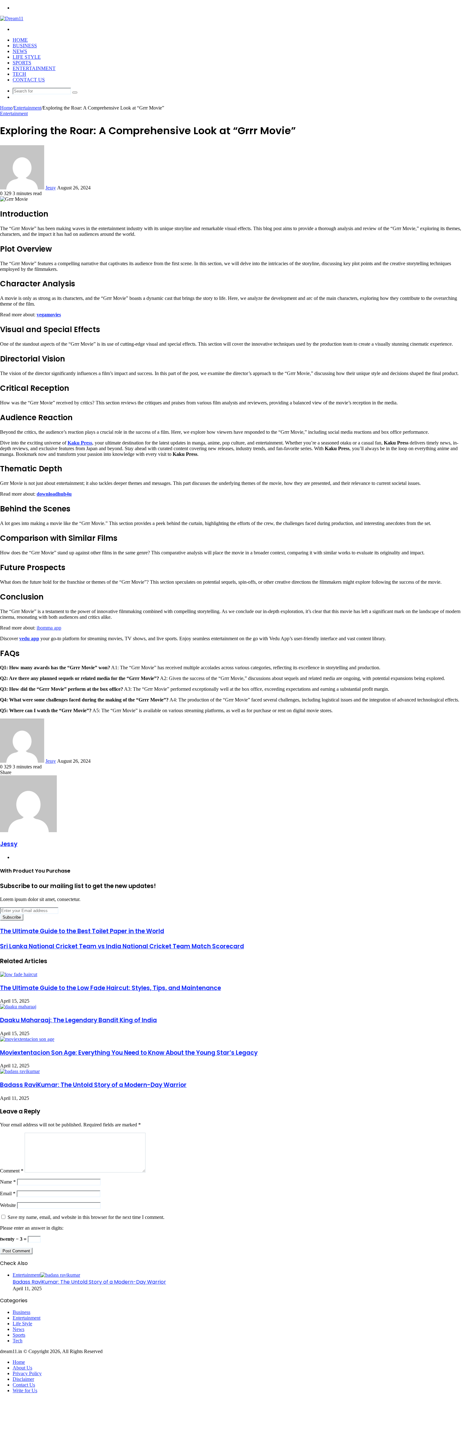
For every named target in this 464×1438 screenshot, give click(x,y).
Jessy (50, 187)
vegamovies (49, 314)
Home (20, 40)
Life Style (27, 57)
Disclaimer (23, 1379)
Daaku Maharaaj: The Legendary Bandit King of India (78, 1020)
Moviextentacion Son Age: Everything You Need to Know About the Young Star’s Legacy (129, 1052)
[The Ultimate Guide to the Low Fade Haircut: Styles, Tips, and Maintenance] (18, 974)
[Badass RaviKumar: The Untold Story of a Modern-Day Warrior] (20, 1071)
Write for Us (25, 1390)
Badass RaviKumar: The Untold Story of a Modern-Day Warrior (93, 1085)
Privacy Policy (27, 1373)
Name (8, 1181)
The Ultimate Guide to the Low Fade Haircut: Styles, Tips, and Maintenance (110, 988)
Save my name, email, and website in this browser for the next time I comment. (86, 1217)
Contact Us (29, 79)
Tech (19, 74)
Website (8, 1205)
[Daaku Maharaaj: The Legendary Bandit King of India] (18, 1006)
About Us (22, 1367)
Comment (11, 1170)
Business (25, 45)
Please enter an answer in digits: (31, 1228)
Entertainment (34, 68)
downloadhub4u (54, 494)
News (20, 51)
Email (7, 1193)
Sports (22, 62)
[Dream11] (11, 18)
